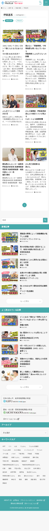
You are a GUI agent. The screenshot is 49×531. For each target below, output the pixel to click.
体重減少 (5, 457)
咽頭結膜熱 (15, 461)
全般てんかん (15, 457)
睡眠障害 (5, 479)
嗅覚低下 (24, 461)
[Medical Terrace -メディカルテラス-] (12, 3)
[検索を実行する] (45, 220)
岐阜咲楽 (40, 500)
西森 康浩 (34, 479)
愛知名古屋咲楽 (16, 503)
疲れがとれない (29, 476)
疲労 (38, 476)
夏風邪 (32, 461)
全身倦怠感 (26, 457)
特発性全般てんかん (9, 476)
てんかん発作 (7, 450)
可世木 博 (5, 461)
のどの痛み (17, 450)
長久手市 (42, 479)
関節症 (5, 483)
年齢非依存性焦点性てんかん (31, 465)
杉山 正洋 (27, 468)
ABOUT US (8, 500)
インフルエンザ (29, 450)
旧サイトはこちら (9, 419)
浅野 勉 (21, 472)
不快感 (30, 454)
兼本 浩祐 (36, 457)
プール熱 (5, 454)
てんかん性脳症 (34, 446)
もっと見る (24, 301)
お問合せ (16, 500)
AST (4, 446)
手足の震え (17, 468)
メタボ (13, 454)
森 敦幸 (5, 472)
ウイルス (39, 450)
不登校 (37, 454)
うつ (9, 446)
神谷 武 (13, 479)
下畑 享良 (21, 454)
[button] (40, 3)
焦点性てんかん (31, 472)
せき (15, 446)
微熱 (10, 468)
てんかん (23, 446)
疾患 (44, 476)
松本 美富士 (37, 468)
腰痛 (26, 479)
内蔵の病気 (9, 20)
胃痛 (20, 479)
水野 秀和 (13, 472)
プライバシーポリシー (27, 500)
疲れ (19, 476)
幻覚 (4, 468)
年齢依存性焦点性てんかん (11, 465)
